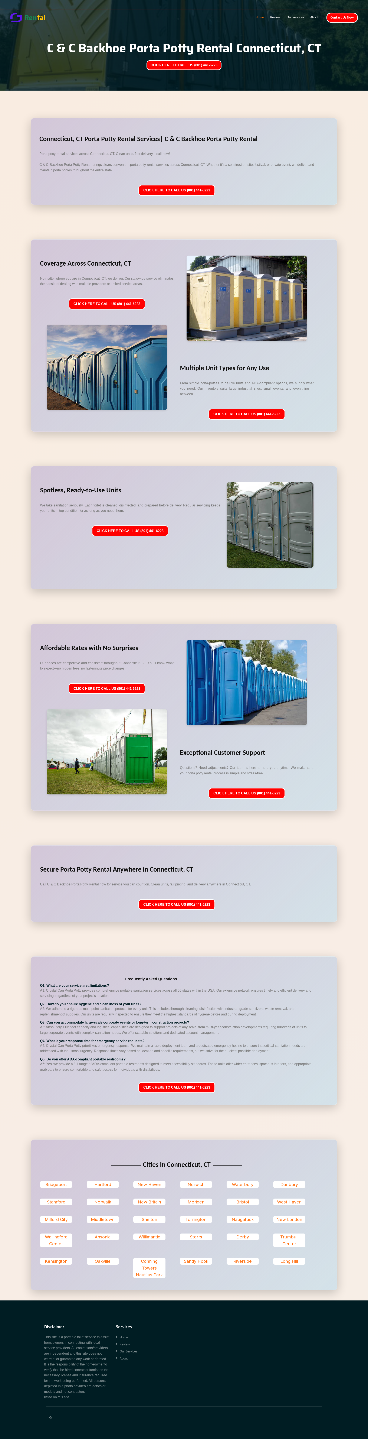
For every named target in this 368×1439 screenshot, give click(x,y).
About (314, 17)
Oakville (103, 1261)
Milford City (56, 1219)
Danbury (289, 1184)
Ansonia (103, 1236)
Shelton (149, 1219)
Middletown (103, 1219)
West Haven (289, 1202)
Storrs (196, 1236)
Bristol (242, 1202)
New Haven (149, 1184)
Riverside (242, 1261)
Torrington (195, 1219)
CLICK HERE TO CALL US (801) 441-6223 (184, 65)
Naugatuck (243, 1219)
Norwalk (102, 1202)
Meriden (196, 1202)
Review (275, 17)
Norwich (196, 1184)
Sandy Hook (196, 1261)
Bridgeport (56, 1184)
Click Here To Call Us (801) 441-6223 (176, 190)
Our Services (128, 1351)
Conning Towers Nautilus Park (149, 1268)
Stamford (56, 1202)
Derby (242, 1236)
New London (289, 1219)
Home (260, 17)
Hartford (102, 1184)
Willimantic (149, 1236)
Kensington (56, 1261)
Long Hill (289, 1261)
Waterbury (242, 1184)
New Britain (149, 1202)
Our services (295, 17)
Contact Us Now (342, 17)
